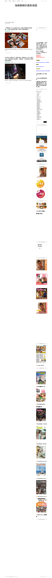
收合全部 (40, 91)
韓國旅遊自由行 (39, 119)
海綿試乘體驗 (38, 112)
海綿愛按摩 (38, 103)
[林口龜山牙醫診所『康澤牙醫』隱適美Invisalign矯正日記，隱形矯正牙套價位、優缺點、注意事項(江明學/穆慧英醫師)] (15, 71)
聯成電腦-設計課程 (39, 117)
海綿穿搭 (38, 110)
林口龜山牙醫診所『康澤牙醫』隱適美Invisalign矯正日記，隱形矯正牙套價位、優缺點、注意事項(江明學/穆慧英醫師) (19, 59)
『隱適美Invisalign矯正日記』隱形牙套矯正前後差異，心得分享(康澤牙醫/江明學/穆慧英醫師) (18, 28)
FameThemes (45, 576)
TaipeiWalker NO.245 (41, 443)
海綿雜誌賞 (38, 114)
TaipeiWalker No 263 (42, 461)
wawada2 (38, 93)
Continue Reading (8, 52)
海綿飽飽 (12, 62)
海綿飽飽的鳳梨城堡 (26, 5)
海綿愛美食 (38, 106)
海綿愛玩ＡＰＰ (39, 105)
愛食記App (42, 158)
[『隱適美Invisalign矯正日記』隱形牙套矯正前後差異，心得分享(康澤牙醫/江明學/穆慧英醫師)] (16, 40)
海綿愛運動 (38, 107)
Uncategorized (39, 92)
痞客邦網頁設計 (39, 116)
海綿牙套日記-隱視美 (7, 62)
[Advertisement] (26, 14)
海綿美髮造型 (38, 111)
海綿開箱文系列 (39, 113)
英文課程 (38, 118)
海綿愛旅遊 (38, 104)
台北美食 (38, 94)
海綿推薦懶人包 (39, 108)
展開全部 (37, 91)
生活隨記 (38, 115)
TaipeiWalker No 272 (42, 496)
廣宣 (37, 96)
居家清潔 (38, 95)
